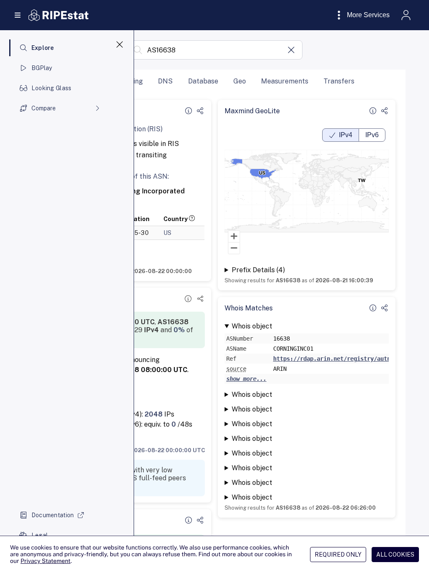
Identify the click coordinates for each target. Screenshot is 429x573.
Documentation (52, 515)
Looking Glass (51, 88)
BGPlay (41, 68)
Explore (42, 47)
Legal (39, 535)
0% (179, 330)
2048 (154, 414)
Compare (43, 108)
